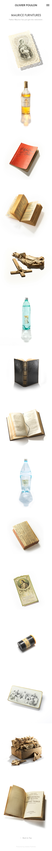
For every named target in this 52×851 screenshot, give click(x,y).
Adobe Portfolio (30, 846)
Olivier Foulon (26, 5)
